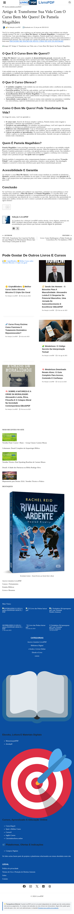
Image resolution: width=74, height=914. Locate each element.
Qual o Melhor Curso (13, 829)
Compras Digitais (12, 851)
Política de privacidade (10, 868)
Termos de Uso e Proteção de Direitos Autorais (18, 872)
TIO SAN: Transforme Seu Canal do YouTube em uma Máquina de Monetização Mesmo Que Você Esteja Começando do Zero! (18, 238)
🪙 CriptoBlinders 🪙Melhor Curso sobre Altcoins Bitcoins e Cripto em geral (18, 289)
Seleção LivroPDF (15, 27)
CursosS (9, 832)
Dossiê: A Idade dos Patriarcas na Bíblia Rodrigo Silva (21, 467)
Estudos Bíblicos (8, 587)
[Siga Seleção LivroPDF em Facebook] (13, 228)
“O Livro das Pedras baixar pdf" (35, 626)
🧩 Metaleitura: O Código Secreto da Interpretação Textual (53, 349)
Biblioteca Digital (37, 645)
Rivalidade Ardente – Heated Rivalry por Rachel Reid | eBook (37, 576)
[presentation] (18, 271)
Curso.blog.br (10, 826)
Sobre (4, 875)
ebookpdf (9, 744)
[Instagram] (30, 886)
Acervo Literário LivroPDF (11, 581)
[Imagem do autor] (3, 27)
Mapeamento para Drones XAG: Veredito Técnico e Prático (23, 481)
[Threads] (50, 886)
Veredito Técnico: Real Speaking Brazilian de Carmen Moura (23, 462)
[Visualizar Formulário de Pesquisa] (70, 2)
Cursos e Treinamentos (10, 584)
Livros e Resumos (8, 590)
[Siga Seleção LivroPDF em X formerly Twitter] (17, 228)
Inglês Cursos (10, 835)
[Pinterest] (43, 886)
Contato (5, 879)
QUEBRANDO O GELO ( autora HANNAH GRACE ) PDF (12, 627)
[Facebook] (24, 886)
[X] (37, 886)
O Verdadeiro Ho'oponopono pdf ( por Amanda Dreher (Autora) (59, 627)
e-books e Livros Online (37, 649)
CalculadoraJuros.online (14, 838)
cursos (37, 656)
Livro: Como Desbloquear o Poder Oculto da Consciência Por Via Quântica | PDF (56, 238)
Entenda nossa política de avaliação (48, 908)
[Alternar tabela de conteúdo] (6, 207)
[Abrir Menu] (4, 2)
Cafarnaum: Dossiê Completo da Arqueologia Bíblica (21, 448)
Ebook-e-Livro (37, 652)
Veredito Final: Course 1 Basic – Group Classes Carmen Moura (24, 443)
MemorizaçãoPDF (12, 741)
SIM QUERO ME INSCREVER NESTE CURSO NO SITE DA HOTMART (36, 41)
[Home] (3, 7)
